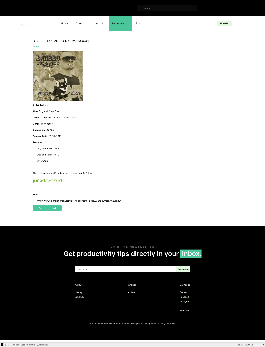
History (78, 292)
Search (203, 8)
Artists (131, 292)
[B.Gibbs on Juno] (47, 180)
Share (36, 46)
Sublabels (79, 296)
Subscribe (183, 269)
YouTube (184, 310)
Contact (184, 292)
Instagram (185, 301)
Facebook (185, 296)
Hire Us (224, 23)
